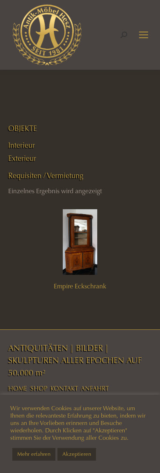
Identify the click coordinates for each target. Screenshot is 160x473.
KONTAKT (64, 388)
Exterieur (22, 158)
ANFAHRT (95, 388)
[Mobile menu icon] (143, 35)
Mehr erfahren (33, 454)
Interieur (21, 145)
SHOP (38, 388)
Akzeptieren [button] (76, 454)
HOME (17, 388)
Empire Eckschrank (80, 286)
